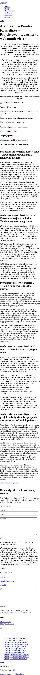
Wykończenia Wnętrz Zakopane (15, 642)
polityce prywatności (21, 564)
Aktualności (8, 15)
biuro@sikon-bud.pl (7, 581)
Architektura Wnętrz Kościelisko (15, 651)
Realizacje (8, 13)
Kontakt (7, 17)
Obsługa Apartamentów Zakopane (16, 655)
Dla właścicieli (9, 11)
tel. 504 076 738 (5, 622)
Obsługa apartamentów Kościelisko (16, 657)
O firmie (7, 7)
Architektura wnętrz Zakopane (15, 649)
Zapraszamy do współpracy (9, 483)
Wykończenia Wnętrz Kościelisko (16, 644)
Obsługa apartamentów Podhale (15, 659)
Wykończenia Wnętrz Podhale (15, 647)
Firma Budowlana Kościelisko (15, 638)
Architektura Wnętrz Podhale (14, 653)
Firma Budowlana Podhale (13, 640)
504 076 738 (4, 577)
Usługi (6, 9)
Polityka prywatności (7, 670)
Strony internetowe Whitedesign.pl (12, 674)
